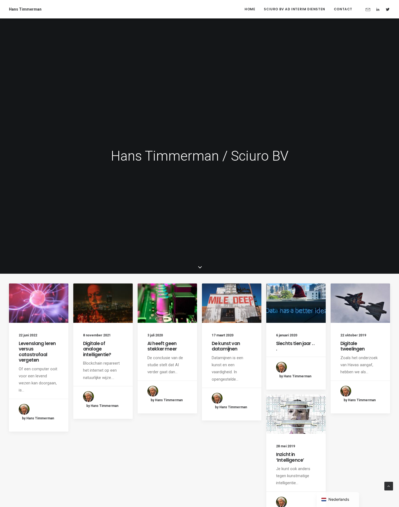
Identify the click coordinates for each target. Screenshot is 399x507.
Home (250, 9)
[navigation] (338, 499)
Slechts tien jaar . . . (295, 346)
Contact (343, 9)
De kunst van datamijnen (226, 346)
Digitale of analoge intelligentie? (97, 349)
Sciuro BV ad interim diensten (294, 9)
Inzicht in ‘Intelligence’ (290, 457)
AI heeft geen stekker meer (162, 346)
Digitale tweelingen (352, 346)
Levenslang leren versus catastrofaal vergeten (37, 351)
